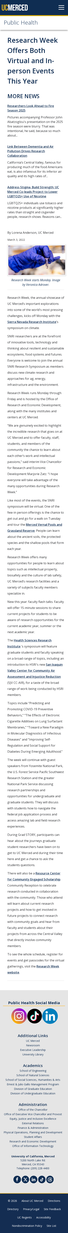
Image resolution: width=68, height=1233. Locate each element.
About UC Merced (32, 1201)
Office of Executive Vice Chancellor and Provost (33, 1114)
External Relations (33, 1123)
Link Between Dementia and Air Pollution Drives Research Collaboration (30, 151)
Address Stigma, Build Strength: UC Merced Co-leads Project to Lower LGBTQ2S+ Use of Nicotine (33, 191)
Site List (51, 1226)
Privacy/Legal (31, 1209)
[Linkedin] (33, 1180)
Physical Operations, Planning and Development (33, 1132)
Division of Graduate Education (33, 1089)
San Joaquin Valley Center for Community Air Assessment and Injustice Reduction (35, 670)
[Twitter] (25, 1179)
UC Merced (33, 1041)
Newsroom (33, 1045)
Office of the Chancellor (32, 1109)
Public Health (21, 23)
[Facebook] (17, 1180)
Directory (13, 1209)
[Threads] (50, 1179)
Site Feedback (52, 1209)
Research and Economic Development (32, 1141)
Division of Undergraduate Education (32, 1093)
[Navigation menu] (61, 7)
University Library (32, 1054)
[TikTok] (42, 1179)
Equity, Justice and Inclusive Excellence (33, 1118)
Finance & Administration (33, 1128)
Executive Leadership (33, 1050)
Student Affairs (33, 1137)
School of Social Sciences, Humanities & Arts (32, 1080)
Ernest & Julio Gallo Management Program (33, 1084)
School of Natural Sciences (32, 1075)
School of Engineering (33, 1070)
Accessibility (43, 1217)
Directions (54, 1201)
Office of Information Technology (32, 1146)
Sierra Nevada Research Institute (31, 322)
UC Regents (24, 1217)
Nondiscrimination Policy (27, 1226)
